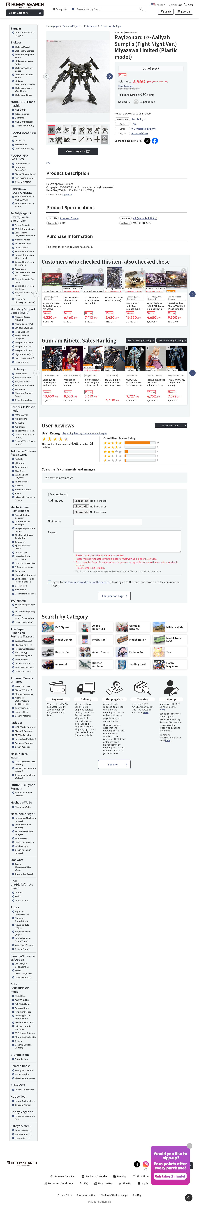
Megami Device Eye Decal (24, 294)
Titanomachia (22, 113)
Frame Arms (21, 373)
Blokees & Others (23, 94)
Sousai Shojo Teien (24, 251)
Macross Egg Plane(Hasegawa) (23, 654)
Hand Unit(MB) (22, 331)
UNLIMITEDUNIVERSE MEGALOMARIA (25, 274)
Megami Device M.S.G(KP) (22, 318)
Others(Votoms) (23, 715)
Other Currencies (126, 86)
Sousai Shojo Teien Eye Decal (24, 287)
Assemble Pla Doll (24, 1022)
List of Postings (170, 425)
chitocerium (21, 144)
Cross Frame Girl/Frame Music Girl (25, 234)
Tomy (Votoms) (22, 707)
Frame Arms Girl (23, 377)
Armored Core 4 (69, 218)
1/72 (134, 124)
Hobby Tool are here (25, 1100)
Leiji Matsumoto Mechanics (23, 1028)
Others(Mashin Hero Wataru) (25, 776)
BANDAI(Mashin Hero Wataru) (25, 763)
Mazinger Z (20, 589)
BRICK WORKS (21, 838)
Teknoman (20, 571)
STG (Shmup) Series (25, 1033)
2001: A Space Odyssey (21, 476)
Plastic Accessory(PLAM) (23, 972)
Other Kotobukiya (23, 399)
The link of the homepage (114, 1195)
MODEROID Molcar (24, 121)
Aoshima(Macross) (24, 663)
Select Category (18, 12)
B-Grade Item (21, 1058)
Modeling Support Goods (24, 394)
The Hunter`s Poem (25, 430)
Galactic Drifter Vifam (25, 563)
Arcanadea (20, 268)
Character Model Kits (25, 1037)
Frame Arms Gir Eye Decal (24, 281)
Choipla (19, 892)
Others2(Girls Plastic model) (25, 443)
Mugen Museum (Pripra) (23, 933)
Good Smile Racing (24, 148)
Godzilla (19, 459)
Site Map (137, 1195)
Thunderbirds (22, 481)
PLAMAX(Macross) (23, 644)
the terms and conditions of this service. (86, 582)
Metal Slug (20, 995)
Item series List (22, 1138)
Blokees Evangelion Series (24, 56)
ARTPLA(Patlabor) (23, 734)
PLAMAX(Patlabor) (24, 730)
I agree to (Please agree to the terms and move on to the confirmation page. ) (115, 583)
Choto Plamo (21, 900)
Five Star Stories (23, 1011)
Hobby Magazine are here (25, 1117)
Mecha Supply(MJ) (24, 323)
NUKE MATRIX (21, 414)
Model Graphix (22, 1074)
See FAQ (113, 764)
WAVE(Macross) (22, 659)
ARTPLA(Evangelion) (25, 611)
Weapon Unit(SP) (23, 350)
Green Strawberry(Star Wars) (23, 866)
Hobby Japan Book (24, 1070)
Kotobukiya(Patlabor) (25, 738)
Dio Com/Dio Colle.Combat (22, 965)
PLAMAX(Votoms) (23, 690)
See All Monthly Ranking (171, 340)
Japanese (67, 194)
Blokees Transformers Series (25, 83)
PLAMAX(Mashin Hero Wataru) (25, 770)
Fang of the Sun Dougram (22, 516)
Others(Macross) (23, 671)
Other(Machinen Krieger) (23, 851)
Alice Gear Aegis (23, 243)
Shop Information (86, 1195)
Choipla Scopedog (24, 694)
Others (18, 1040)
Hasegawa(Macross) (25, 648)
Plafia (18, 896)
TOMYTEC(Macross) (25, 667)
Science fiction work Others (25, 499)
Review (52, 532)
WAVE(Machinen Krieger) (23, 826)
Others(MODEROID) (24, 125)
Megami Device (22, 239)
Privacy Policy (65, 1195)
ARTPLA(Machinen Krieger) (24, 833)
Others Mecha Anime (25, 593)
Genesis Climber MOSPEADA (23, 558)
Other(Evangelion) (24, 622)
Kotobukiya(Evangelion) (25, 606)
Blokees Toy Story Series (24, 69)
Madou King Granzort (25, 574)
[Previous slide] (46, 76)
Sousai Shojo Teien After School (24, 257)
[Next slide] (109, 76)
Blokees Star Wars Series (24, 76)
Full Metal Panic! (23, 1003)
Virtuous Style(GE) (24, 327)
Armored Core (22, 1007)
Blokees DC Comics (24, 50)
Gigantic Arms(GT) (24, 354)
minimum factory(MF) (20, 169)
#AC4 (49, 162)
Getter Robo (21, 585)
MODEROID (20, 109)
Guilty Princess (22, 163)
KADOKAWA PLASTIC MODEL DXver (25, 198)
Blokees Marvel (22, 46)
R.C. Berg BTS (21, 711)
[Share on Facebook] (155, 141)
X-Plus (18, 493)
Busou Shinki (21, 247)
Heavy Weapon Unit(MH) (22, 337)
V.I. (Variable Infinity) (143, 128)
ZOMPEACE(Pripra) (24, 945)
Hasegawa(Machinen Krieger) (25, 819)
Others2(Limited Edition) (23, 1046)
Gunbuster (20, 541)
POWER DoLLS (22, 999)
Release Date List (23, 1130)
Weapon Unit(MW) (24, 342)
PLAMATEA (20, 140)
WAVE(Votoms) (22, 686)
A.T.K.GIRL (19, 422)
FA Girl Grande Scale (25, 228)
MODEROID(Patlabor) (25, 727)
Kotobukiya (138, 119)
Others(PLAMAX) (23, 181)
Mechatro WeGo (23, 806)
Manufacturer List (23, 1134)
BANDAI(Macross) (23, 640)
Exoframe (19, 117)
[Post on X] (147, 141)
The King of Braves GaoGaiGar (24, 536)
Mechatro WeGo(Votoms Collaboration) (22, 700)
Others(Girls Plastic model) (24, 436)
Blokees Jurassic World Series (23, 89)
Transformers (21, 467)
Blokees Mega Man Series (24, 63)
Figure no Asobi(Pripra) (21, 920)
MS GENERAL (21, 418)
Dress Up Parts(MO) (24, 358)
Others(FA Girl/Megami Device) (25, 301)
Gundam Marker (23, 1104)
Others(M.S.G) (22, 362)
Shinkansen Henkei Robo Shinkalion (24, 580)
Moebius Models (23, 489)
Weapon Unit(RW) (23, 346)
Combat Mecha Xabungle (22, 523)
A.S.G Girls (20, 426)
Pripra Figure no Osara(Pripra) (22, 940)
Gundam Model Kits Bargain (25, 34)
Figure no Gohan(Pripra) (22, 913)
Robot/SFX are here (24, 1089)
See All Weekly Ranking (140, 340)
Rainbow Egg (21, 846)
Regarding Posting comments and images (84, 433)
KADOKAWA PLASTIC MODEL (25, 205)
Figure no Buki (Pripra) (22, 926)
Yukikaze (19, 485)
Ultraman (19, 462)
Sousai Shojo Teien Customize (24, 263)
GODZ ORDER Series (25, 178)
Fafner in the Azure (24, 567)
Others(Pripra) (22, 949)
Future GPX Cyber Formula (23, 794)
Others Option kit (23, 977)
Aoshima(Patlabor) (24, 742)
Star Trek (19, 470)
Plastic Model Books (25, 1078)
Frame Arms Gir (22, 225)
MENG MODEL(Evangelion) (25, 617)
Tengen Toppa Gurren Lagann (25, 530)
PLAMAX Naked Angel (25, 174)
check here (88, 732)
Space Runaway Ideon (22, 547)
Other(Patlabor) (23, 746)
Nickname (54, 521)
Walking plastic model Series (22, 1017)
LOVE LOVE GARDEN (24, 842)
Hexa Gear (20, 389)
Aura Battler (21, 552)
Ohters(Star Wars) (24, 873)
